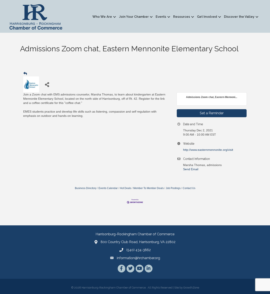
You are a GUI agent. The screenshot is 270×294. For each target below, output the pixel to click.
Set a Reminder (212, 113)
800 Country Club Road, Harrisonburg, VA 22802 (138, 242)
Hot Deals (125, 188)
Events (161, 17)
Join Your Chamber (134, 17)
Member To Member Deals (148, 188)
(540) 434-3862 (138, 250)
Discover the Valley (239, 17)
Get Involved (207, 17)
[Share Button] (47, 84)
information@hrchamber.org (138, 258)
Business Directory (85, 188)
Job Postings (173, 188)
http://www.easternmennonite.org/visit (208, 149)
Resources (181, 17)
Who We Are (102, 17)
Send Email (190, 169)
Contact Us (189, 188)
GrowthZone (191, 287)
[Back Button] (25, 73)
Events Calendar (108, 188)
